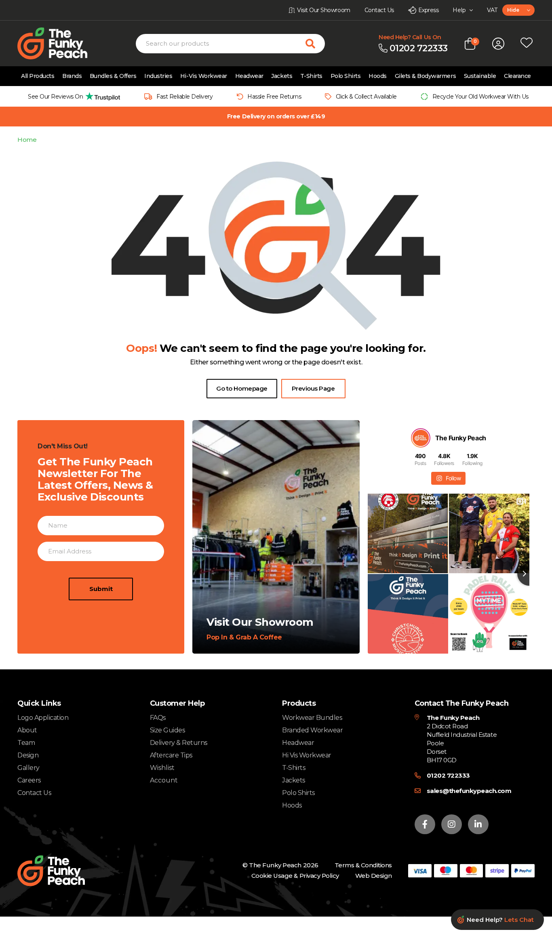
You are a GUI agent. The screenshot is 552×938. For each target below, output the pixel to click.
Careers (29, 780)
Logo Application (42, 717)
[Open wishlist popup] (526, 44)
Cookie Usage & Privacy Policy (295, 875)
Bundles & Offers (113, 76)
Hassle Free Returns (274, 96)
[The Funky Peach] (61, 43)
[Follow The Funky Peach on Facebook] (425, 824)
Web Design (373, 875)
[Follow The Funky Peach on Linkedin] (478, 824)
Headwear (249, 76)
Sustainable (480, 76)
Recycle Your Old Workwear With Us (480, 96)
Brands (72, 76)
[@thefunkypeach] (421, 438)
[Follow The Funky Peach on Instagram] (451, 824)
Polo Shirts (346, 76)
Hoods (378, 76)
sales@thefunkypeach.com (469, 791)
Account (164, 780)
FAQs (158, 717)
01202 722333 (448, 775)
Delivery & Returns (178, 743)
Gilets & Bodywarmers (425, 76)
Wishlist (162, 768)
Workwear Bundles (312, 717)
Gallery (28, 768)
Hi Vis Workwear (306, 755)
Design (27, 755)
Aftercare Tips (171, 755)
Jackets (281, 76)
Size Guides (167, 730)
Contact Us (34, 793)
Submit (101, 589)
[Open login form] (498, 44)
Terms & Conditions (363, 865)
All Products (37, 76)
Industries (158, 76)
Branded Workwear (312, 730)
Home (26, 139)
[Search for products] (315, 43)
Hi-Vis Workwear (203, 76)
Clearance (517, 76)
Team (26, 743)
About (27, 730)
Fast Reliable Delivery (184, 96)
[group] (71, 96)
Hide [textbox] (513, 10)
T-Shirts (311, 76)
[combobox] (518, 10)
